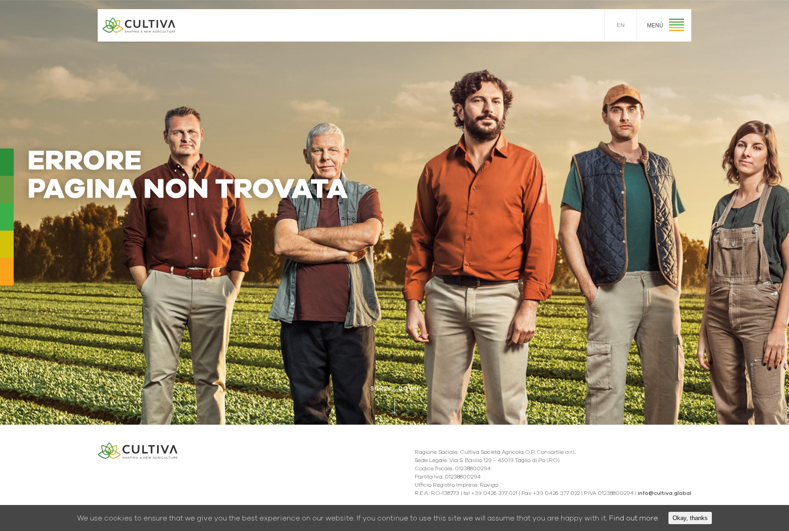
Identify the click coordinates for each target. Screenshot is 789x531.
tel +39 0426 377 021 (490, 493)
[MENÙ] (676, 26)
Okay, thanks (690, 518)
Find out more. (634, 518)
